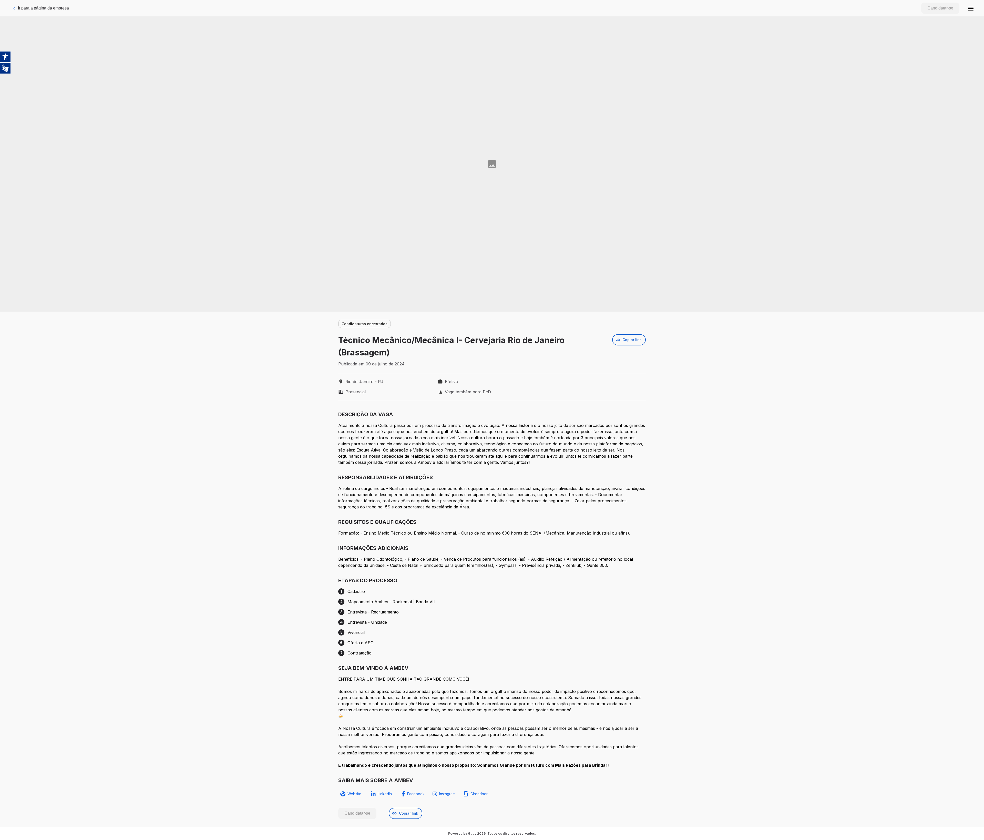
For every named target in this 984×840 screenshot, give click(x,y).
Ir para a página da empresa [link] (43, 8)
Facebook (416, 794)
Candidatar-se (940, 8)
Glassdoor (479, 794)
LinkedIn (385, 794)
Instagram (447, 794)
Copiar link (632, 339)
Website (354, 794)
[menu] (971, 8)
